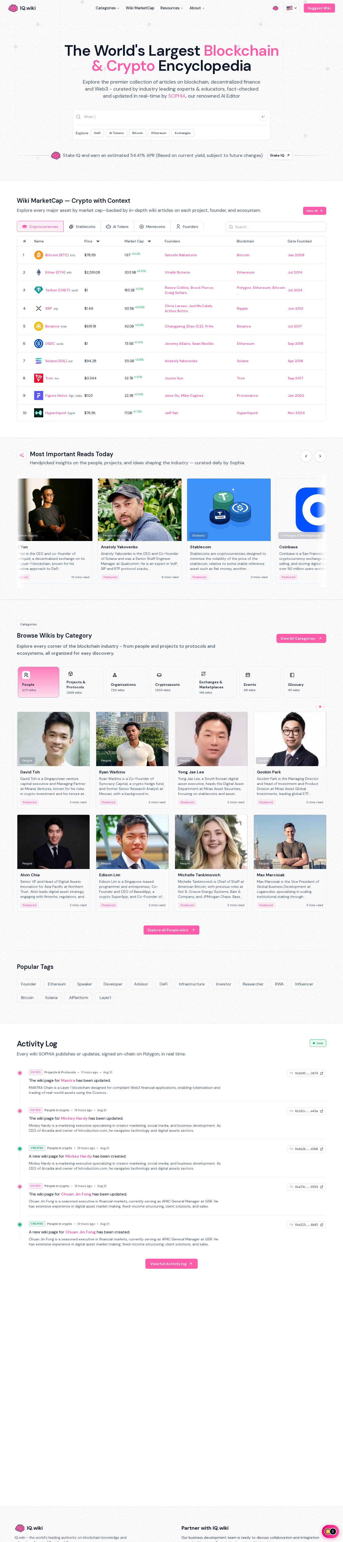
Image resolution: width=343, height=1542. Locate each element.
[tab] (40, 226)
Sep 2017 (295, 378)
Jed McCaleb (200, 306)
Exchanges (183, 133)
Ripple (242, 308)
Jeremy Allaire (177, 343)
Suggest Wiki (319, 8)
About (195, 8)
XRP (48, 308)
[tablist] (110, 226)
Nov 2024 (296, 413)
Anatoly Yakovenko (181, 361)
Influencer (304, 984)
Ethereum (158, 133)
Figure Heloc (56, 395)
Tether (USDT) (57, 290)
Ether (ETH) (55, 272)
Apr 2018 (295, 361)
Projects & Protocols (60, 1072)
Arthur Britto (176, 311)
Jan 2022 (296, 395)
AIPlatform (78, 997)
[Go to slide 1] (316, 707)
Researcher (253, 984)
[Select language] (292, 8)
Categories (106, 8)
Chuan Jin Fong (76, 1194)
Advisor (141, 984)
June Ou (172, 395)
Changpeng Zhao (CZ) (184, 326)
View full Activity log (168, 1263)
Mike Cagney (192, 395)
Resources (170, 8)
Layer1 (105, 997)
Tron (49, 378)
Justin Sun (174, 378)
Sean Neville (202, 343)
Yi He (209, 326)
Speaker (84, 984)
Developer (113, 984)
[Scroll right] (320, 456)
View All (312, 211)
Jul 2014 (295, 272)
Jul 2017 (295, 326)
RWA (279, 984)
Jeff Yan (171, 413)
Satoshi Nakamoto (181, 255)
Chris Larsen (176, 306)
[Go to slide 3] (324, 707)
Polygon (244, 287)
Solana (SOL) (56, 361)
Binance (52, 326)
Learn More (257, 155)
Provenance (247, 395)
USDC (50, 343)
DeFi (97, 133)
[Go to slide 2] (320, 707)
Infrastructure (192, 984)
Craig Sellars (176, 292)
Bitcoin (137, 133)
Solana (242, 361)
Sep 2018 (295, 343)
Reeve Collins (177, 287)
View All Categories (297, 638)
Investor (223, 984)
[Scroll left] (306, 456)
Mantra (68, 1080)
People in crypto (56, 1110)
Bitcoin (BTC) (57, 255)
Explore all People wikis (168, 930)
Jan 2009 (296, 255)
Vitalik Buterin (177, 272)
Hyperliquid (55, 413)
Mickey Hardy (74, 1118)
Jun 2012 (295, 308)
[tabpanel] (171, 328)
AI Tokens (116, 133)
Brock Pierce (202, 287)
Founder (28, 984)
